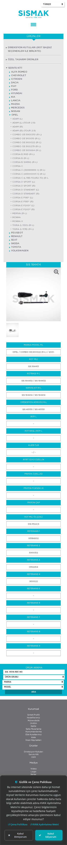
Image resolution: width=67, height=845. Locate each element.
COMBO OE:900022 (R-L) (26, 142)
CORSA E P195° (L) (22, 198)
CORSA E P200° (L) (23, 205)
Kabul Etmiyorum (20, 835)
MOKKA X (17, 221)
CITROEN (16, 79)
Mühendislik (33, 721)
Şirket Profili (33, 715)
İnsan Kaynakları (33, 740)
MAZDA (15, 104)
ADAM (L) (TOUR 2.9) (23, 123)
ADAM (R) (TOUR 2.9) (24, 131)
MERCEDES (17, 108)
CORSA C (17, 166)
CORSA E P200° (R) (23, 209)
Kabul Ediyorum (50, 835)
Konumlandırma (34, 732)
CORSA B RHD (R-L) (23, 154)
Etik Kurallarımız (34, 735)
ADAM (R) (17, 127)
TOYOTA (16, 247)
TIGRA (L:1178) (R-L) (23, 229)
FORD (14, 90)
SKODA (15, 243)
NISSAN (15, 111)
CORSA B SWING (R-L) (25, 162)
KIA (13, 97)
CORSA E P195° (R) (22, 201)
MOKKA (16, 217)
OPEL (14, 115)
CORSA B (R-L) (20, 158)
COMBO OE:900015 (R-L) (26, 138)
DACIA (15, 83)
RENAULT (17, 236)
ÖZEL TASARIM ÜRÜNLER (23, 59)
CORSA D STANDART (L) (25, 190)
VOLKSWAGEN (19, 251)
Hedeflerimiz (33, 718)
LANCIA (15, 100)
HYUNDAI (16, 93)
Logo (33, 772)
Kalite (33, 726)
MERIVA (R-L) (19, 213)
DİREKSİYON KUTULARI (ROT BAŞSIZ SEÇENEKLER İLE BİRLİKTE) (30, 49)
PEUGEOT (17, 233)
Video (34, 769)
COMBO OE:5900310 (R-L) (27, 134)
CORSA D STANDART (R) (25, 194)
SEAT (14, 240)
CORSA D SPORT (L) (23, 182)
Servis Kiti (34, 754)
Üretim (33, 723)
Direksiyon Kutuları (33, 752)
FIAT (13, 86)
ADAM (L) (17, 119)
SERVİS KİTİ (15, 68)
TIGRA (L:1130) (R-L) (23, 225)
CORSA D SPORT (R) (23, 186)
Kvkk (33, 737)
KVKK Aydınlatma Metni (45, 824)
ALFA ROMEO (19, 72)
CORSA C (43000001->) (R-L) (28, 174)
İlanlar (33, 774)
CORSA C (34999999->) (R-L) (28, 170)
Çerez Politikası (19, 824)
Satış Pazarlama (33, 729)
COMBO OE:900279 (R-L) (26, 146)
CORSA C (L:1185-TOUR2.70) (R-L (30, 178)
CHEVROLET (18, 75)
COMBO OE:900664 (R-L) (26, 150)
